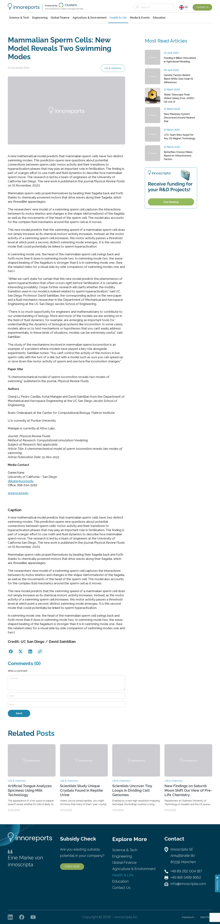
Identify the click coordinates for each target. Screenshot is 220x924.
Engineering (122, 856)
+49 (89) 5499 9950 (185, 877)
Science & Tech (124, 850)
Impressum (188, 917)
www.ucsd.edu (18, 493)
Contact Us (202, 7)
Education (120, 881)
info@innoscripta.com (188, 884)
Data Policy (206, 917)
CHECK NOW (72, 866)
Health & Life (122, 875)
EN (186, 7)
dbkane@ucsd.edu (21, 481)
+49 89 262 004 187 (186, 871)
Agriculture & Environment (134, 869)
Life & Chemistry (112, 68)
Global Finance (124, 862)
